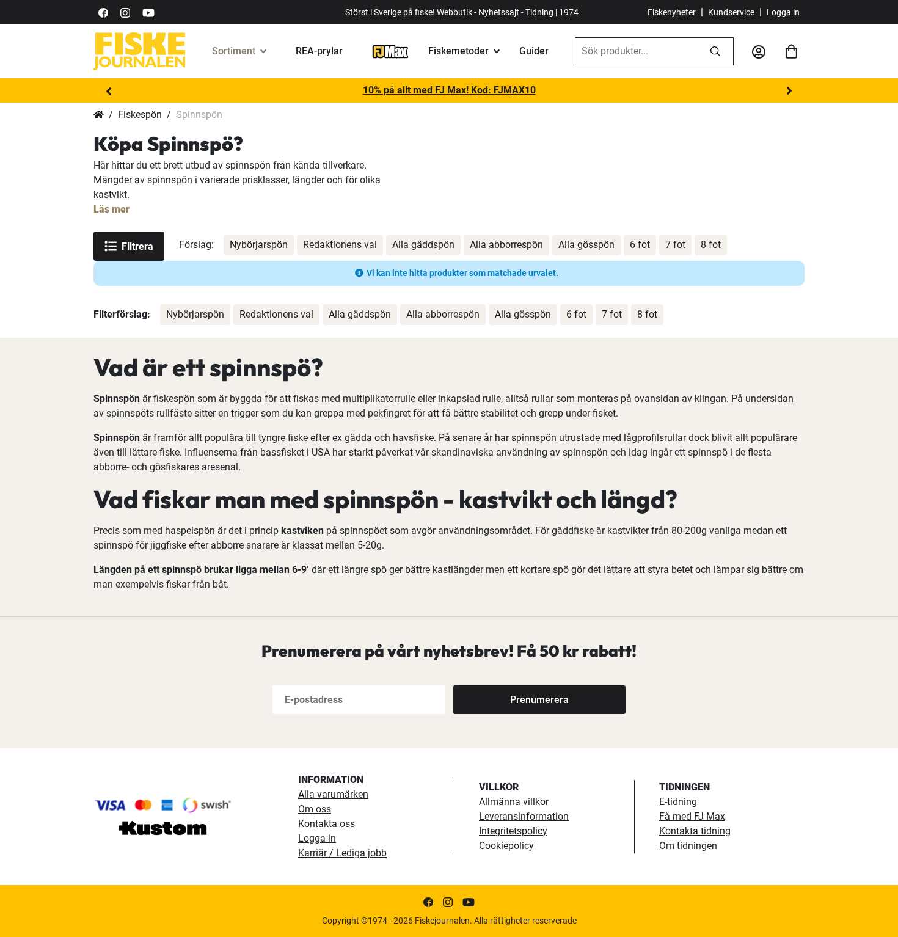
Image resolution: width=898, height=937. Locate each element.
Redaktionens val (340, 244)
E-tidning (678, 802)
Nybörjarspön (259, 244)
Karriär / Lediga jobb (342, 853)
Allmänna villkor (514, 802)
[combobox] (636, 51)
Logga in (783, 12)
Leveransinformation (524, 816)
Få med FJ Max (692, 816)
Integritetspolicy (513, 831)
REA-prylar (319, 51)
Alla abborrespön (506, 244)
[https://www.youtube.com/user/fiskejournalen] (148, 12)
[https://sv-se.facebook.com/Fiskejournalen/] (103, 12)
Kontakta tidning (695, 831)
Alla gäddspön (423, 244)
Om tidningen (688, 845)
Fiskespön (140, 114)
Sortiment (233, 51)
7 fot (675, 244)
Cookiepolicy (506, 845)
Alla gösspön (586, 244)
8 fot (711, 244)
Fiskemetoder (458, 51)
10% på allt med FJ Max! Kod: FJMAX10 (449, 90)
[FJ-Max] (390, 51)
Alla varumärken (333, 794)
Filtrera (137, 246)
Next (789, 91)
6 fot (640, 244)
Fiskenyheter (672, 12)
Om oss (314, 809)
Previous (109, 91)
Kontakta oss (326, 823)
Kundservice (731, 12)
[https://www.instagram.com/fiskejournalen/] (125, 12)
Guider (534, 51)
